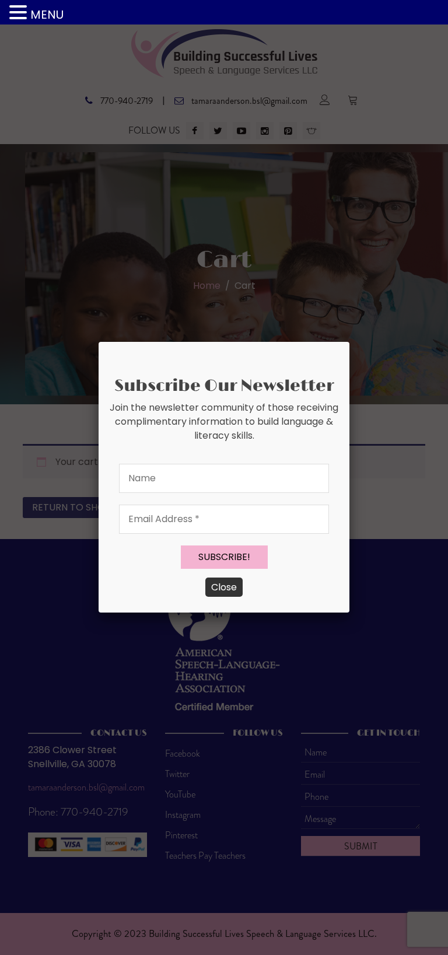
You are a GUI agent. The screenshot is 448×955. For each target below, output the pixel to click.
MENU (47, 14)
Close (224, 587)
